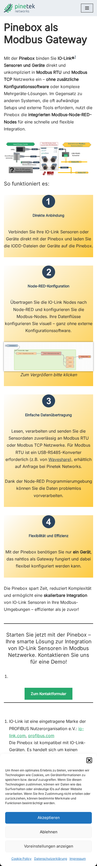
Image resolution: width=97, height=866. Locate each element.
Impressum (78, 859)
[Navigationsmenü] (87, 8)
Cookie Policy (21, 859)
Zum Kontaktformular (48, 693)
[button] (89, 760)
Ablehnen (48, 831)
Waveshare (59, 459)
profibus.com (41, 735)
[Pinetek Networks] (21, 8)
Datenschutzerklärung (50, 859)
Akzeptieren (49, 817)
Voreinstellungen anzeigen (48, 846)
